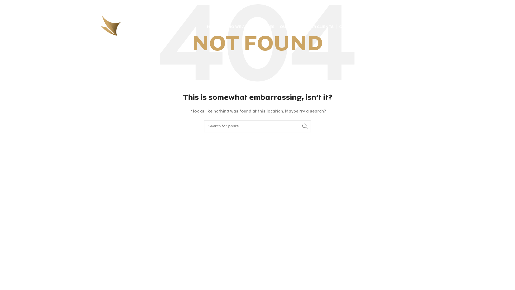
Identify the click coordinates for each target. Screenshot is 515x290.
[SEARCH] (305, 126)
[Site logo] (123, 26)
